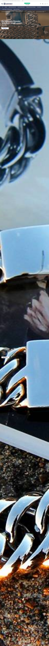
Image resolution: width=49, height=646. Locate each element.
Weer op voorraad (16, 9)
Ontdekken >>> (5, 28)
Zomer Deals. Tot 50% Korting (7, 9)
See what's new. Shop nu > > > (7, 357)
